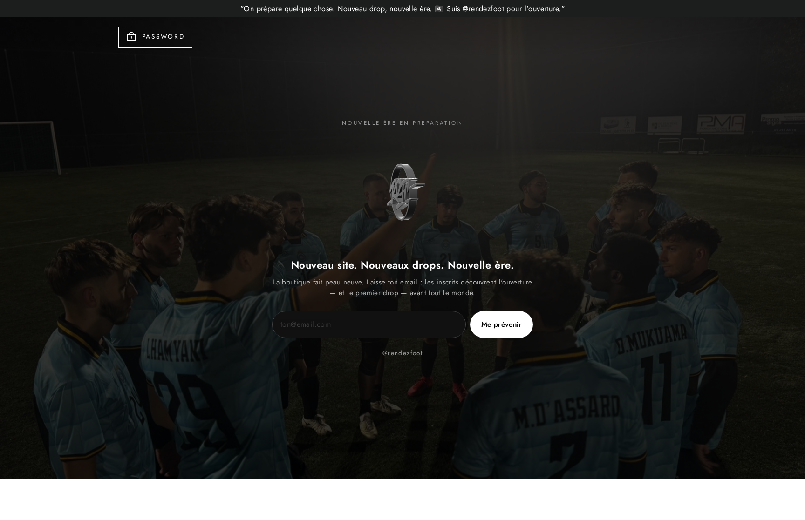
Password (163, 36)
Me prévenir (501, 324)
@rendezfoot (402, 353)
